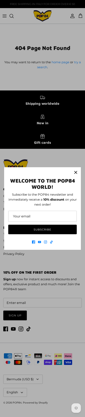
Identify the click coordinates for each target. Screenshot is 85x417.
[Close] (75, 172)
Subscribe (42, 229)
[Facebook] (33, 242)
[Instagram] (45, 242)
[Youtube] (39, 242)
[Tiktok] (51, 242)
